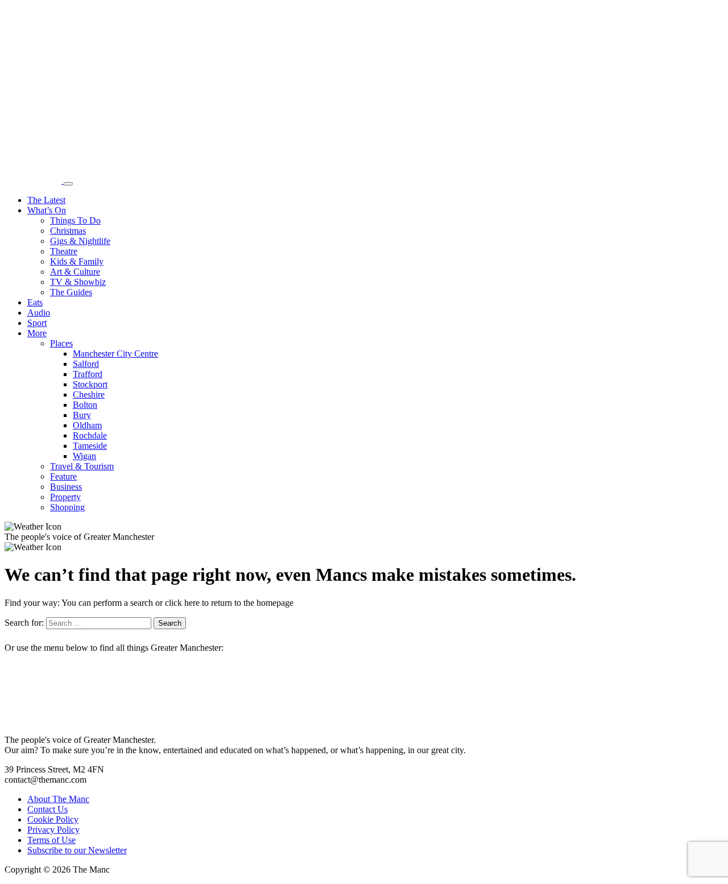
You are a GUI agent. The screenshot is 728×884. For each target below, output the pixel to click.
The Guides (71, 292)
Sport (37, 323)
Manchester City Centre (115, 353)
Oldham (87, 425)
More (37, 333)
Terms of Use (51, 840)
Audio (38, 312)
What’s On (46, 210)
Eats (35, 302)
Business (66, 486)
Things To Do (75, 220)
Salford (86, 364)
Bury (82, 415)
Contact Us (47, 809)
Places (61, 343)
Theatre (63, 251)
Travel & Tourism (82, 466)
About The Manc (58, 799)
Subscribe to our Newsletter (77, 850)
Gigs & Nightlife (80, 241)
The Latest (46, 200)
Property (65, 497)
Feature (63, 476)
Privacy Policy (53, 830)
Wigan (84, 456)
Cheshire (89, 394)
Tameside (90, 446)
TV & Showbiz (78, 282)
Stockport (90, 384)
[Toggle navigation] (68, 183)
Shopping (67, 507)
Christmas (68, 231)
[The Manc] (34, 180)
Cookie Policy (52, 819)
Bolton (85, 405)
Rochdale (90, 435)
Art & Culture (75, 271)
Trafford (87, 374)
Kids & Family (77, 261)
